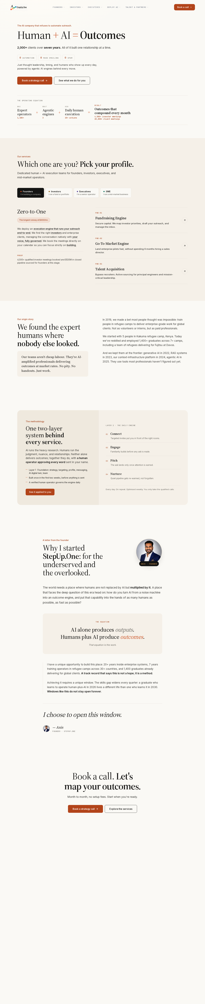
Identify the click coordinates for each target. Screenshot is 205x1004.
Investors (75, 7)
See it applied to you (40, 492)
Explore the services (120, 808)
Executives (94, 7)
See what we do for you (72, 80)
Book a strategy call (33, 80)
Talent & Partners (135, 7)
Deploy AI (112, 7)
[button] (56, 232)
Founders (58, 7)
